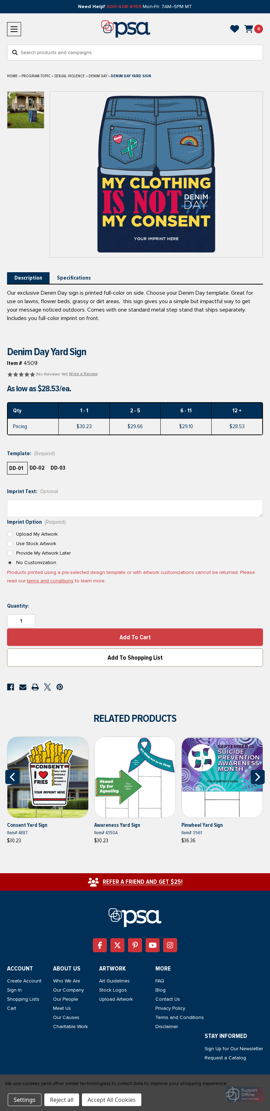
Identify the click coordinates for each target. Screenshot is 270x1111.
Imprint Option (36, 521)
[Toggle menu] (14, 29)
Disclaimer (166, 1027)
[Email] (22, 687)
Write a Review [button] (83, 374)
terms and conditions (50, 581)
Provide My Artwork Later (43, 553)
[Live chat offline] (244, 1094)
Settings (25, 1100)
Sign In (14, 990)
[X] (47, 687)
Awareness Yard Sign (117, 825)
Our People (65, 999)
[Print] (35, 687)
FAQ (159, 981)
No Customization (36, 563)
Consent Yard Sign (27, 825)
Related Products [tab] (135, 718)
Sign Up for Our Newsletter (234, 1049)
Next (258, 777)
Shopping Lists (23, 999)
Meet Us (62, 1008)
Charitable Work (70, 1027)
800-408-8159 (124, 6)
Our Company (68, 990)
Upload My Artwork (37, 534)
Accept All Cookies (112, 1100)
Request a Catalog (225, 1058)
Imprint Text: (32, 491)
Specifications (74, 277)
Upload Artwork (116, 999)
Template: (31, 453)
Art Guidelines (114, 981)
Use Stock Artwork (36, 544)
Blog (160, 990)
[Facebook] (10, 687)
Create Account (24, 981)
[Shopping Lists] (234, 29)
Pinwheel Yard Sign (202, 825)
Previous (12, 777)
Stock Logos (113, 990)
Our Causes (66, 1017)
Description (28, 277)
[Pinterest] (59, 687)
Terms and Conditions (179, 1017)
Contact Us (167, 999)
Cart (11, 1008)
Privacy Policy (170, 1008)
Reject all (61, 1100)
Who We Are (66, 981)
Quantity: (18, 605)
